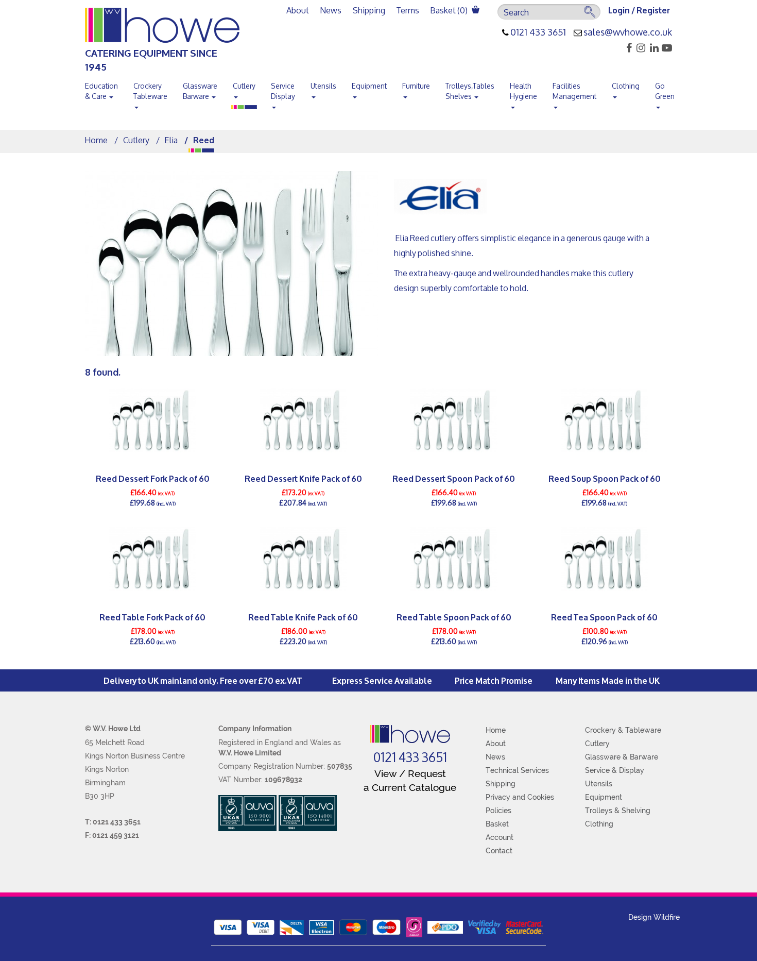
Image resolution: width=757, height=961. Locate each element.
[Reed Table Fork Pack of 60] (152, 558)
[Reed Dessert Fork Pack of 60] (152, 420)
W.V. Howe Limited (249, 753)
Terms (408, 10)
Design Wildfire (654, 917)
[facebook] (626, 48)
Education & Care (101, 91)
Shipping (369, 10)
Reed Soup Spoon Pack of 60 (604, 477)
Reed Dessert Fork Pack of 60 (153, 477)
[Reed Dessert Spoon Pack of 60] (454, 420)
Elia (171, 139)
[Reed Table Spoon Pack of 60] (454, 558)
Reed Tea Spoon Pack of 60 (604, 616)
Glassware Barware (200, 91)
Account (499, 837)
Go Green (665, 91)
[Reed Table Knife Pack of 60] (303, 558)
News (330, 10)
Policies (498, 810)
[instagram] (639, 48)
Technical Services (517, 770)
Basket (497, 824)
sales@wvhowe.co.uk (627, 32)
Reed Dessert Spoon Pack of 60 (453, 477)
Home (96, 139)
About (297, 10)
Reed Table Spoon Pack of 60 (454, 616)
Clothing (626, 85)
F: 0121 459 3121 (112, 835)
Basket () (450, 10)
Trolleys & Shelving (617, 810)
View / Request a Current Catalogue (410, 780)
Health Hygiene (523, 91)
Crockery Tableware (150, 91)
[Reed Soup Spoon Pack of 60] (604, 420)
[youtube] (666, 48)
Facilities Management (574, 91)
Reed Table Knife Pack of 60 (303, 616)
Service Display (283, 91)
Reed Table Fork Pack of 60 (152, 616)
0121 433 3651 (538, 32)
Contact (499, 851)
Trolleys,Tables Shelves (469, 91)
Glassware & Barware (621, 757)
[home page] (410, 734)
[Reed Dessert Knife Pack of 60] (303, 420)
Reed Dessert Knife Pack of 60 (303, 477)
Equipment (369, 85)
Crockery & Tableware (623, 730)
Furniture (416, 85)
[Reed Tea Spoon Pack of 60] (604, 558)
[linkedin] (653, 48)
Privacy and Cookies (520, 797)
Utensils (323, 85)
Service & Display (614, 770)
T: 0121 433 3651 (113, 822)
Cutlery (244, 85)
